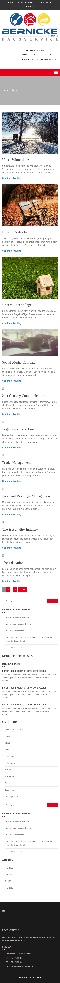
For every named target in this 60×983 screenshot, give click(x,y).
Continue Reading (11, 178)
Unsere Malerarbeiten (14, 631)
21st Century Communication (23, 396)
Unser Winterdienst (16, 160)
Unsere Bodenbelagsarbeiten (18, 624)
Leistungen (10, 763)
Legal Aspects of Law (18, 429)
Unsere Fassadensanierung (17, 617)
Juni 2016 (9, 881)
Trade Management (16, 463)
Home (5, 90)
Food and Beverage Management (26, 496)
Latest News (10, 756)
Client (7, 743)
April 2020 (9, 874)
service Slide (10, 776)
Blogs (7, 736)
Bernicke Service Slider (15, 730)
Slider (7, 783)
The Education (13, 563)
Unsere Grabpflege (16, 232)
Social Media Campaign (19, 362)
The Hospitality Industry (20, 529)
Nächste (22, 589)
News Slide (10, 770)
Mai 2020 (9, 868)
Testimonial (10, 790)
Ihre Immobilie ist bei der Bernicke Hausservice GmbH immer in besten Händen (29, 639)
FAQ (7, 750)
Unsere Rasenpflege (17, 305)
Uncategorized (11, 796)
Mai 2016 (9, 888)
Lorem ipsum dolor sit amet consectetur (24, 670)
